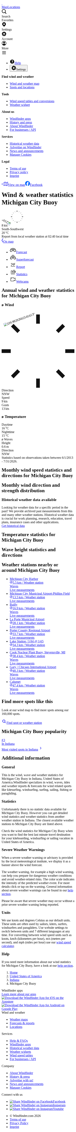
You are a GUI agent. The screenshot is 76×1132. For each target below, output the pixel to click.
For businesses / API (23, 129)
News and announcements (26, 151)
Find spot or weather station (24, 722)
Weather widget (20, 105)
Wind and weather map (24, 83)
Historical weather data (24, 143)
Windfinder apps (20, 118)
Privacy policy (19, 172)
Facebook (36, 185)
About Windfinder (21, 126)
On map (8, 241)
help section (65, 965)
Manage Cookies (20, 154)
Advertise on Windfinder (25, 147)
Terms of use (18, 168)
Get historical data (13, 526)
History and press (21, 122)
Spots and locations (22, 87)
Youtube (58, 1109)
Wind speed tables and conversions (32, 101)
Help (18, 63)
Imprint (14, 176)
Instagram (59, 1105)
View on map (16, 185)
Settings (21, 69)
